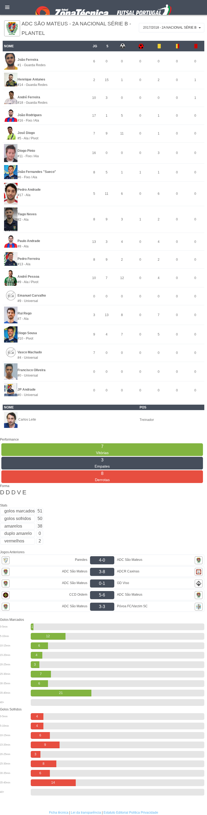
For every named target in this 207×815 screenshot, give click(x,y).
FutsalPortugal (103, 7)
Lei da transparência (86, 812)
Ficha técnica (58, 812)
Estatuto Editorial (116, 812)
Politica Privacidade (143, 812)
